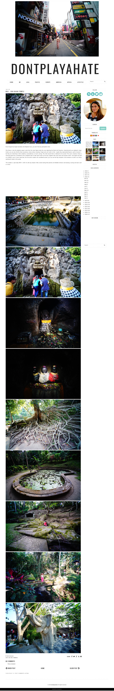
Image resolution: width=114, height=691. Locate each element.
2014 (86, 202)
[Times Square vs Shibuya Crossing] (102, 154)
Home (11, 82)
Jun (85, 188)
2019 (86, 171)
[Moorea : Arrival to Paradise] (96, 154)
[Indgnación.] (89, 160)
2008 (86, 214)
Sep (85, 182)
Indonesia (15, 657)
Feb (85, 196)
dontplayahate (55, 68)
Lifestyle (80, 82)
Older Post (74, 668)
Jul (85, 186)
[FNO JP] (89, 147)
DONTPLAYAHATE (57, 689)
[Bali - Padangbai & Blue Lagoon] (96, 147)
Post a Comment (11, 664)
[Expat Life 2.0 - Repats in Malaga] (89, 154)
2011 (86, 208)
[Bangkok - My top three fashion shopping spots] (96, 160)
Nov (85, 180)
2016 (86, 176)
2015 (86, 200)
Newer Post (12, 668)
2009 (86, 212)
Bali (12, 657)
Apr (85, 192)
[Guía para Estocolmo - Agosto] (102, 160)
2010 (86, 210)
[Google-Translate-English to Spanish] (91, 136)
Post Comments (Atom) (22, 673)
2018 (86, 173)
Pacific (37, 82)
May (85, 190)
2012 (86, 206)
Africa (69, 82)
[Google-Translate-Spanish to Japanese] (98, 136)
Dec (85, 178)
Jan (85, 198)
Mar (85, 194)
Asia (27, 82)
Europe (48, 82)
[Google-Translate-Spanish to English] (94, 136)
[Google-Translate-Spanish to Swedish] (96, 136)
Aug (85, 184)
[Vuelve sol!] (102, 145)
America (58, 82)
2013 (86, 204)
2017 (86, 174)
